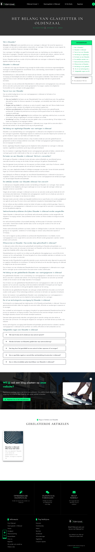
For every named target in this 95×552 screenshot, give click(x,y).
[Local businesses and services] (47, 492)
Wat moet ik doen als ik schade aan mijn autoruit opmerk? (26, 335)
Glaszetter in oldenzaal (80, 50)
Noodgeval (10, 531)
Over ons (10, 539)
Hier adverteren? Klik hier (80, 81)
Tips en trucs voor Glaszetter (81, 52)
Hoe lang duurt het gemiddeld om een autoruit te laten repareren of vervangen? (33, 348)
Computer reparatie (41, 541)
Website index (11, 547)
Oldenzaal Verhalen (48, 497)
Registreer (80, 4)
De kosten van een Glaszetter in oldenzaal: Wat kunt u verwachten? (82, 57)
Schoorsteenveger (40, 536)
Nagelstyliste (39, 539)
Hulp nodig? (74, 497)
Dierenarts (38, 523)
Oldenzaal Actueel (32, 4)
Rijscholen (38, 531)
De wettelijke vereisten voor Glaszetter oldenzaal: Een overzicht (82, 59)
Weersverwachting (12, 534)
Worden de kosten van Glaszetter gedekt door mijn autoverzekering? (30, 342)
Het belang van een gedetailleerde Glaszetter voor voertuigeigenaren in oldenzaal (82, 66)
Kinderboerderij (40, 526)
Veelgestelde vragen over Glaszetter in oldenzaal (82, 71)
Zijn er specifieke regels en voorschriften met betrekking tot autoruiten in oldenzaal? (35, 355)
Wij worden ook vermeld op (15, 544)
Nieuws (9, 528)
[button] (93, 4)
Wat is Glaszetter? (78, 47)
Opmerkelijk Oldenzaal (21, 497)
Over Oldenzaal (11, 523)
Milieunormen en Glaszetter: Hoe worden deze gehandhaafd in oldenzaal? (82, 64)
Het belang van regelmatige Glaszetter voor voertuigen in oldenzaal (82, 54)
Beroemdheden (11, 536)
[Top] (4, 533)
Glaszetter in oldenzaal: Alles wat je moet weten (12, 448)
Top (4, 535)
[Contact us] (74, 492)
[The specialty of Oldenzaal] (20, 492)
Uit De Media (68, 4)
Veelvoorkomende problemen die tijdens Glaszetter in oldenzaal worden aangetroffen (82, 62)
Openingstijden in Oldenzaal (52, 4)
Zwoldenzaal (39, 534)
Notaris (37, 528)
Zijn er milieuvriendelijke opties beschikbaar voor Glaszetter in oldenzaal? (31, 362)
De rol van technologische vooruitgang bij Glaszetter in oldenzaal (82, 69)
